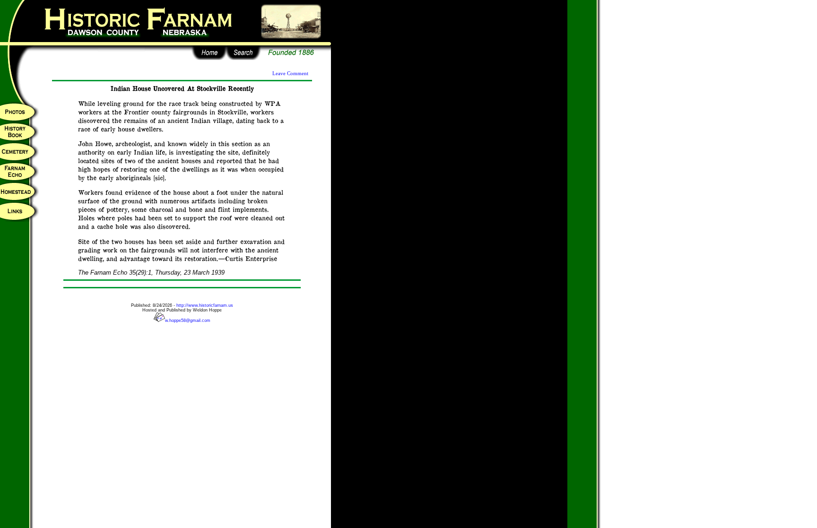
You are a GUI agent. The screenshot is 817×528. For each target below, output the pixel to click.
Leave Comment (290, 73)
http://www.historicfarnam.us (204, 305)
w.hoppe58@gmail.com (187, 320)
